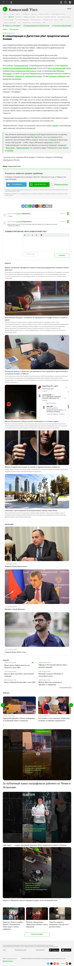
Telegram (52, 140)
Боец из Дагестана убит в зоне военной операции (19, 674)
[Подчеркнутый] (32, 235)
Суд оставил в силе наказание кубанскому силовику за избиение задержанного (54, 719)
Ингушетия (18, 17)
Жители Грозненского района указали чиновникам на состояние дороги (31, 421)
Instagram (62, 145)
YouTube (10, 151)
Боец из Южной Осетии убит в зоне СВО (19, 682)
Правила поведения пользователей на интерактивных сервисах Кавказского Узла (43, 958)
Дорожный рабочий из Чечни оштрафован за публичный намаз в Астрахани (19, 719)
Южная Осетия (26, 22)
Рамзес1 (18, 213)
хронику (55, 126)
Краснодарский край (64, 17)
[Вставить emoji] (41, 235)
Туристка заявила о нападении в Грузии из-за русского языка (58, 924)
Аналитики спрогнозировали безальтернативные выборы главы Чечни (31, 510)
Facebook (52, 145)
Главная (5, 29)
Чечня (19, 22)
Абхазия (5, 14)
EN (7, 2)
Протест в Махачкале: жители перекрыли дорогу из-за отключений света (30, 900)
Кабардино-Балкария (29, 17)
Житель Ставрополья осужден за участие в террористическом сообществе (32, 467)
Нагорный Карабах (8, 20)
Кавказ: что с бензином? (12, 25)
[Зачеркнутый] (36, 235)
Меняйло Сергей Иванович (15, 609)
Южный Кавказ (36, 22)
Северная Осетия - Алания (50, 20)
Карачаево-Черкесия (50, 17)
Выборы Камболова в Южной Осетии (37, 25)
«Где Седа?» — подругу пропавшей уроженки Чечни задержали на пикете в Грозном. (35, 845)
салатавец (19, 221)
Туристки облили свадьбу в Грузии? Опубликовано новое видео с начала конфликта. (13, 925)
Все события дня (65, 687)
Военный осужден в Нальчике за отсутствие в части (51, 674)
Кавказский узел (21, 66)
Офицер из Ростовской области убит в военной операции (53, 666)
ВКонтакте (10, 148)
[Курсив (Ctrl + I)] (29, 235)
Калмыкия (40, 17)
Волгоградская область (58, 14)
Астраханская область (44, 14)
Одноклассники (22, 148)
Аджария (11, 14)
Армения (33, 14)
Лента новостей (14, 29)
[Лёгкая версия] (11, 2)
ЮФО (44, 22)
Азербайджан (26, 14)
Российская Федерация (22, 20)
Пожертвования (40, 950)
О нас (4, 950)
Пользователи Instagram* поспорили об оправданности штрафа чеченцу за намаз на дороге (36, 318)
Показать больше (37, 934)
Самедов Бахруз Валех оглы (15, 652)
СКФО (61, 20)
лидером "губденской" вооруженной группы (24, 76)
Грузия (5, 17)
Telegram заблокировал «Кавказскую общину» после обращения (37, 924)
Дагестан (11, 17)
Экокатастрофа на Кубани (62, 25)
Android (32, 134)
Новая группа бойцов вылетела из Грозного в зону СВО (17, 666)
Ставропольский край (9, 22)
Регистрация (30, 254)
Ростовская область (36, 20)
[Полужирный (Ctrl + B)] (25, 235)
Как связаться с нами (20, 950)
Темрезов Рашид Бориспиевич (16, 566)
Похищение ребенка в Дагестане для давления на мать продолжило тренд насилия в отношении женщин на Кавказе (36, 372)
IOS (38, 134)
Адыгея (18, 14)
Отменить (61, 255)
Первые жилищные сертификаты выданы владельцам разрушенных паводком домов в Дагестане (37, 268)
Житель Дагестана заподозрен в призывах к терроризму (50, 683)
